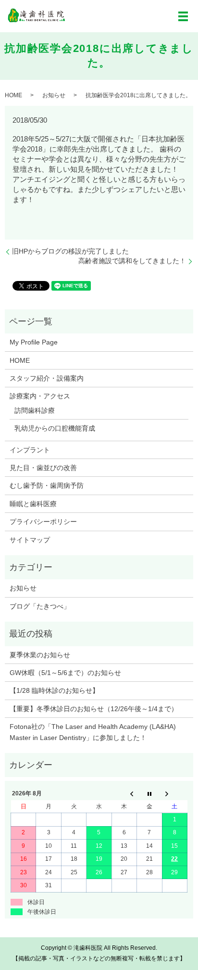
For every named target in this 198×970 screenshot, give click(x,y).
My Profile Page (34, 342)
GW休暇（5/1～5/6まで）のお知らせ (65, 672)
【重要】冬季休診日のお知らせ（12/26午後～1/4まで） (94, 709)
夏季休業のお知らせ (40, 655)
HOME (13, 95)
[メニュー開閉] (183, 16)
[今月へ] (149, 794)
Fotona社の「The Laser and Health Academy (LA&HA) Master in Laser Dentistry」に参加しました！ (93, 732)
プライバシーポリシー (43, 521)
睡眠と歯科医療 (33, 504)
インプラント (30, 450)
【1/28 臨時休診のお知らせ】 (54, 690)
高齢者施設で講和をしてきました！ (132, 261)
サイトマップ (30, 540)
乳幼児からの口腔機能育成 (54, 428)
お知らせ (53, 95)
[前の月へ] (123, 794)
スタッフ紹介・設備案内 (47, 378)
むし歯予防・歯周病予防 (47, 485)
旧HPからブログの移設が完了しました (70, 251)
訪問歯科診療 (34, 410)
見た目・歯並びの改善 (43, 468)
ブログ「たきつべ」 (40, 606)
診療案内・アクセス (40, 396)
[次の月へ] (174, 794)
